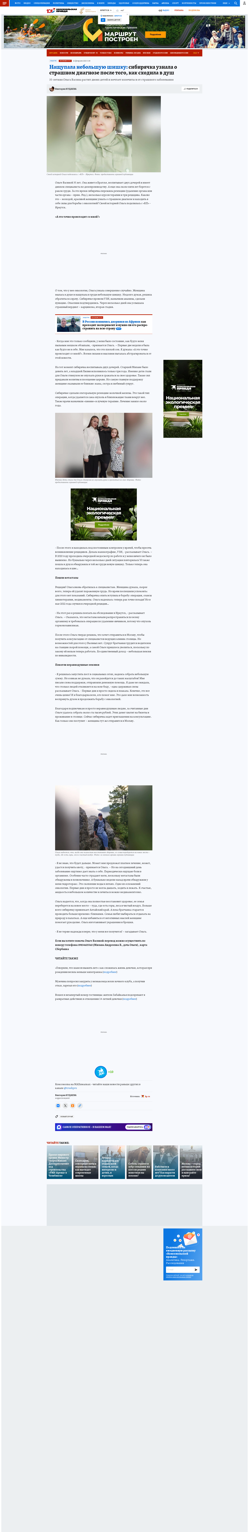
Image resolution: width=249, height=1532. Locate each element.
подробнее (109, 972)
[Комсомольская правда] (62, 10)
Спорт (175, 3)
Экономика (87, 3)
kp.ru (147, 1096)
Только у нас (106, 53)
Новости (64, 53)
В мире (100, 3)
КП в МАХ (146, 53)
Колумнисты (189, 3)
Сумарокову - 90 (91, 53)
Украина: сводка (133, 53)
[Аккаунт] (244, 3)
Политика (58, 3)
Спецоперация (42, 3)
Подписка (194, 10)
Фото (17, 3)
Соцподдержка (140, 3)
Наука (155, 3)
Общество (72, 3)
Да (103, 20)
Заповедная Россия (179, 53)
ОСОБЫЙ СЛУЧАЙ (66, 1116)
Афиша (165, 3)
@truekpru (70, 1088)
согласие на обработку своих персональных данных (179, 1276)
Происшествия (207, 3)
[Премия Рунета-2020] (86, 10)
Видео (27, 3)
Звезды (112, 3)
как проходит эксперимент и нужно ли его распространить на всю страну (115, 325)
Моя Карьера (75, 53)
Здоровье (124, 3)
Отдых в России (160, 53)
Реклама (178, 10)
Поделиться (192, 89)
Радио (165, 10)
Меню (4, 3)
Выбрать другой (114, 20)
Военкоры (118, 53)
